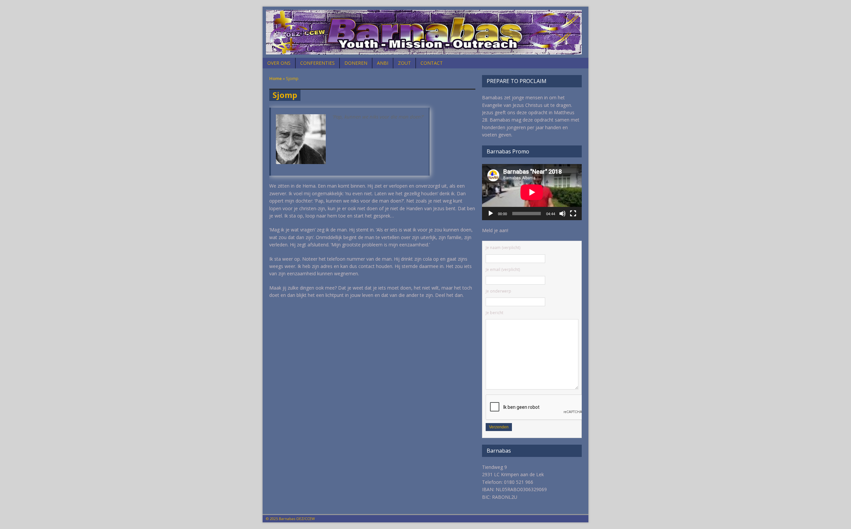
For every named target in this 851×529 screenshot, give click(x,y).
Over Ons (279, 63)
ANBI (382, 63)
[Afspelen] (490, 213)
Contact (432, 63)
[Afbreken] (562, 213)
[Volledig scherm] (573, 213)
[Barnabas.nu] (425, 32)
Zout (404, 63)
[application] (532, 192)
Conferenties (317, 63)
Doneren (355, 63)
